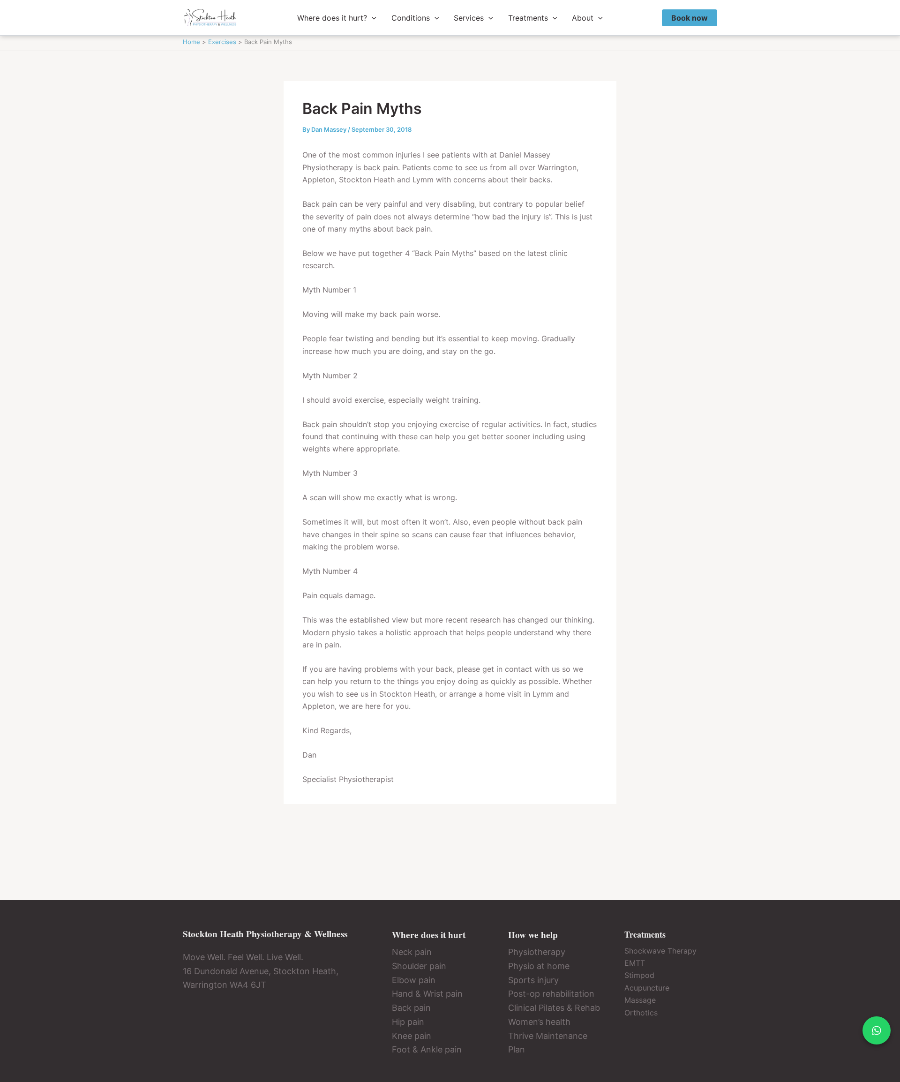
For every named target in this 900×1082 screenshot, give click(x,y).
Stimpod (639, 975)
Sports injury (533, 980)
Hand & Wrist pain (427, 994)
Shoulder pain (419, 966)
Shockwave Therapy (660, 950)
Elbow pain (413, 980)
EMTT (634, 963)
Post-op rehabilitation (551, 994)
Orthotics (641, 1012)
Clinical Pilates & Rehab (554, 1008)
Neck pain (412, 952)
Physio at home (539, 966)
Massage (640, 1000)
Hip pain (408, 1022)
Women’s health (539, 1022)
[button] (371, 17)
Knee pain (411, 1036)
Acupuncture (646, 987)
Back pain (411, 1008)
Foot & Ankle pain (427, 1049)
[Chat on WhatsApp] (876, 1030)
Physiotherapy (536, 952)
